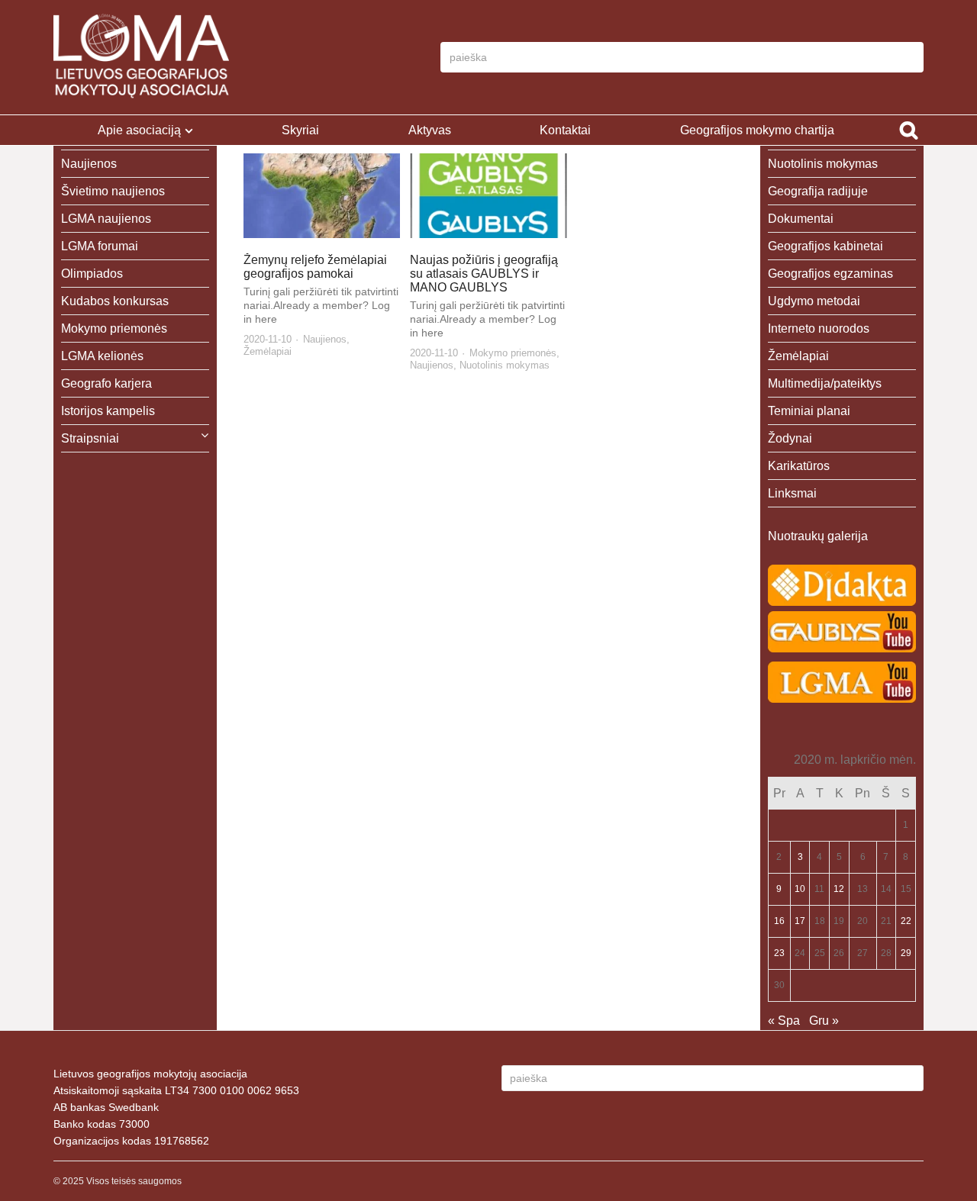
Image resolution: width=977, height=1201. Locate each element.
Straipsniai (90, 438)
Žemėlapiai (267, 351)
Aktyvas (429, 130)
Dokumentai (801, 218)
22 (906, 921)
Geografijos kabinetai (825, 246)
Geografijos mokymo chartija (757, 130)
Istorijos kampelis (108, 410)
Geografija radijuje (818, 191)
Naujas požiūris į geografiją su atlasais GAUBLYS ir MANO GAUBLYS (484, 273)
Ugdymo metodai (814, 301)
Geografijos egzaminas (830, 273)
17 (800, 921)
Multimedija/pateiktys (825, 383)
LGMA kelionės (102, 355)
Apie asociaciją (139, 130)
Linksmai (792, 493)
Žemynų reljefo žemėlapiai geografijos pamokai (315, 266)
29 (906, 953)
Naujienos (325, 339)
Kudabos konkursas (115, 301)
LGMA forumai (99, 246)
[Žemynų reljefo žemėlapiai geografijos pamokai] (322, 195)
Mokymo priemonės (512, 353)
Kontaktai (565, 130)
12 (839, 889)
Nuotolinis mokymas (504, 365)
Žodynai (790, 438)
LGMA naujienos (106, 218)
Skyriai (300, 130)
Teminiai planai (809, 410)
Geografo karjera (106, 383)
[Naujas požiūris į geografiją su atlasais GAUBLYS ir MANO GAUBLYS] (488, 195)
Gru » (824, 1020)
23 (779, 953)
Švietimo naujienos (113, 191)
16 (779, 921)
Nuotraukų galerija (818, 536)
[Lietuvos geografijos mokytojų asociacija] (141, 57)
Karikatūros (799, 465)
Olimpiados (92, 273)
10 (800, 889)
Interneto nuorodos (818, 328)
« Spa (784, 1020)
